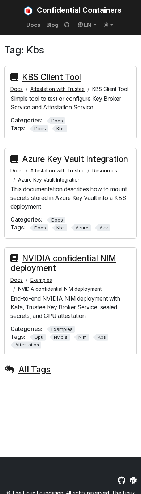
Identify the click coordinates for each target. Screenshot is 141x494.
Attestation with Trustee (57, 89)
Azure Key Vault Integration (75, 159)
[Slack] (133, 480)
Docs (16, 89)
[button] (87, 25)
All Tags (34, 369)
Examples (41, 280)
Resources (104, 171)
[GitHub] (121, 480)
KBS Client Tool (51, 77)
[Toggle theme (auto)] (108, 25)
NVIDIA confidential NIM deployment (63, 263)
